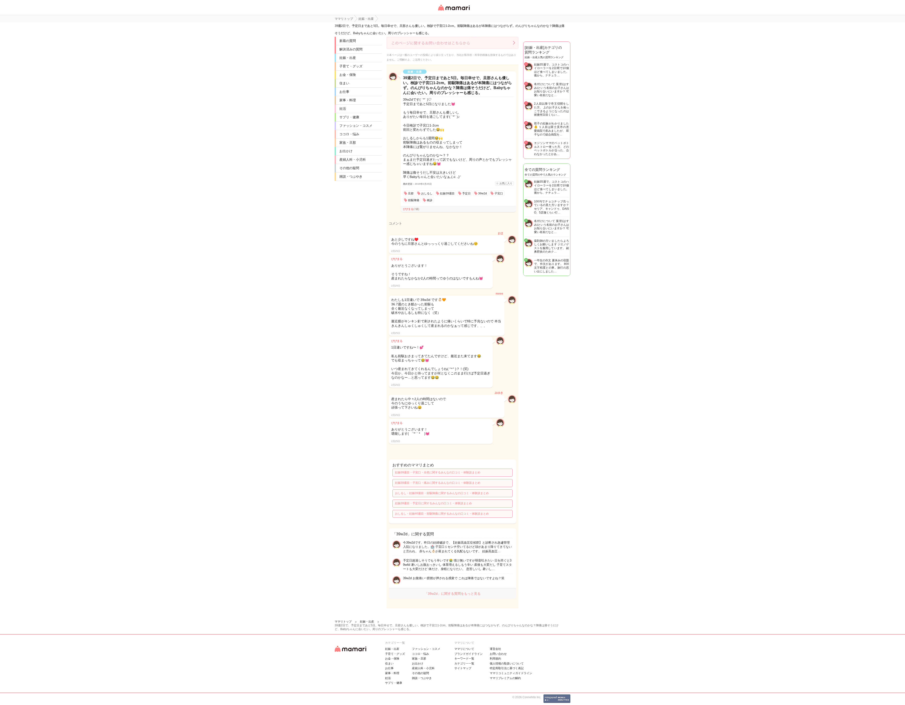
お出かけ (346, 151)
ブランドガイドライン (468, 654)
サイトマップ (462, 668)
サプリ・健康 (349, 117)
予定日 (466, 193)
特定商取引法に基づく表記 (507, 668)
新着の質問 (347, 41)
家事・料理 (347, 100)
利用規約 (495, 658)
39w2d (482, 193)
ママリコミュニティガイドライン (511, 673)
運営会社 (495, 649)
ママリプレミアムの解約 (505, 678)
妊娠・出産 (347, 58)
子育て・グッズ (350, 66)
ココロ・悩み (349, 134)
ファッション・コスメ (355, 125)
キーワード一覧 (464, 658)
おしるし (426, 193)
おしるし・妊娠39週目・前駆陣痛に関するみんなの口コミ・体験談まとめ (442, 493)
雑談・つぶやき (350, 176)
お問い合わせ (498, 654)
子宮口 (498, 193)
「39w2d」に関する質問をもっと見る (452, 593)
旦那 (411, 193)
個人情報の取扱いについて (507, 663)
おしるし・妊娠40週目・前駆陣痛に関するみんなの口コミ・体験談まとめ (442, 513)
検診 (429, 200)
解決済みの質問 (350, 49)
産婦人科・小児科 (352, 159)
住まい (344, 83)
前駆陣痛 (413, 200)
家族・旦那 (347, 142)
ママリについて (464, 649)
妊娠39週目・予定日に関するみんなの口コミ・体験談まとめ (433, 503)
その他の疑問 (349, 168)
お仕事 (344, 92)
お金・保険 (347, 75)
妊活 (342, 109)
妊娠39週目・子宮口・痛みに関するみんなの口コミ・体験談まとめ (437, 482)
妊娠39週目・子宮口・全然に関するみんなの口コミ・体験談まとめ (437, 472)
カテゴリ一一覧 (464, 663)
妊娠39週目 (447, 193)
